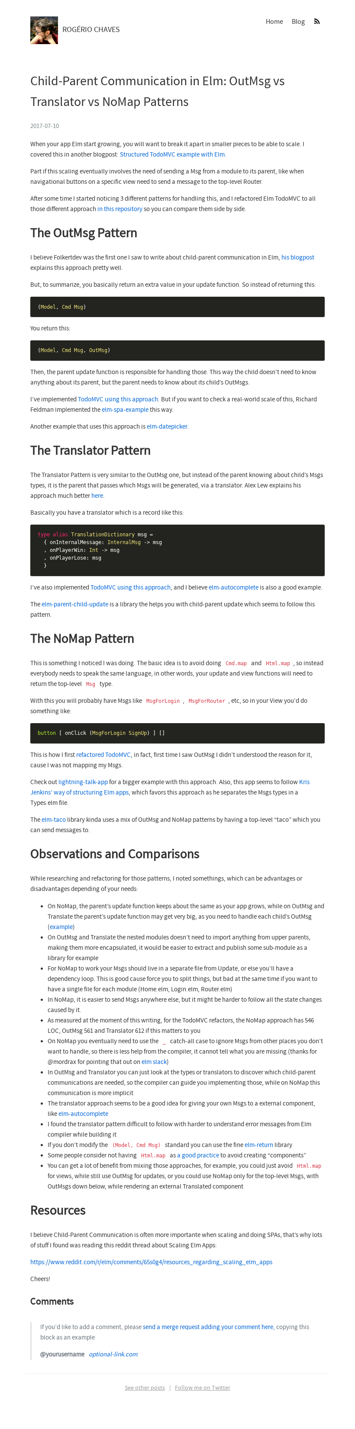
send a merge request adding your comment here (208, 1327)
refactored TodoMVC (103, 755)
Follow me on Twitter (202, 1388)
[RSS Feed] (316, 21)
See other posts (145, 1388)
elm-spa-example (125, 410)
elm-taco (54, 820)
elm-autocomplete (233, 587)
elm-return (259, 1145)
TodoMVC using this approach (118, 399)
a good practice (198, 1155)
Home (274, 21)
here (97, 496)
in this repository (119, 209)
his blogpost (297, 257)
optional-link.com (113, 1354)
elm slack (154, 1062)
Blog (298, 21)
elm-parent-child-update (75, 604)
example (61, 927)
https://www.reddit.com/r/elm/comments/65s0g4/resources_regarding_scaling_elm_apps (151, 1262)
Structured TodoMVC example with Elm (172, 155)
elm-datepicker (167, 427)
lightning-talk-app (83, 782)
